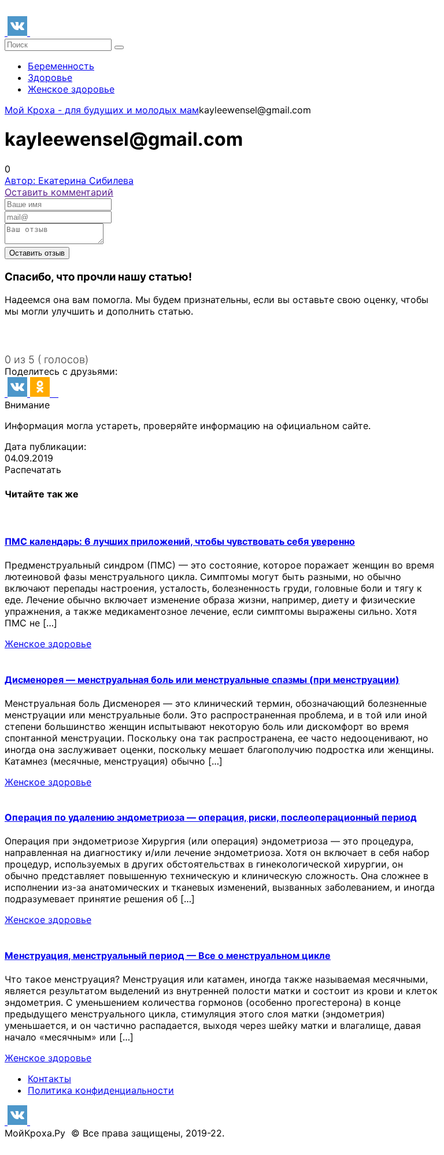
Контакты (49, 1078)
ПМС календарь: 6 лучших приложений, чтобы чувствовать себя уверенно (180, 541)
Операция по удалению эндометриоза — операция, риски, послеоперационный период (211, 817)
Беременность (61, 66)
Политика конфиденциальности (101, 1090)
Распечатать (33, 469)
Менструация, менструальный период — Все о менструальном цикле (168, 955)
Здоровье (50, 77)
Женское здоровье (71, 89)
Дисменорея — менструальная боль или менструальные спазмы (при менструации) (202, 679)
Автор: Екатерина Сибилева (69, 180)
